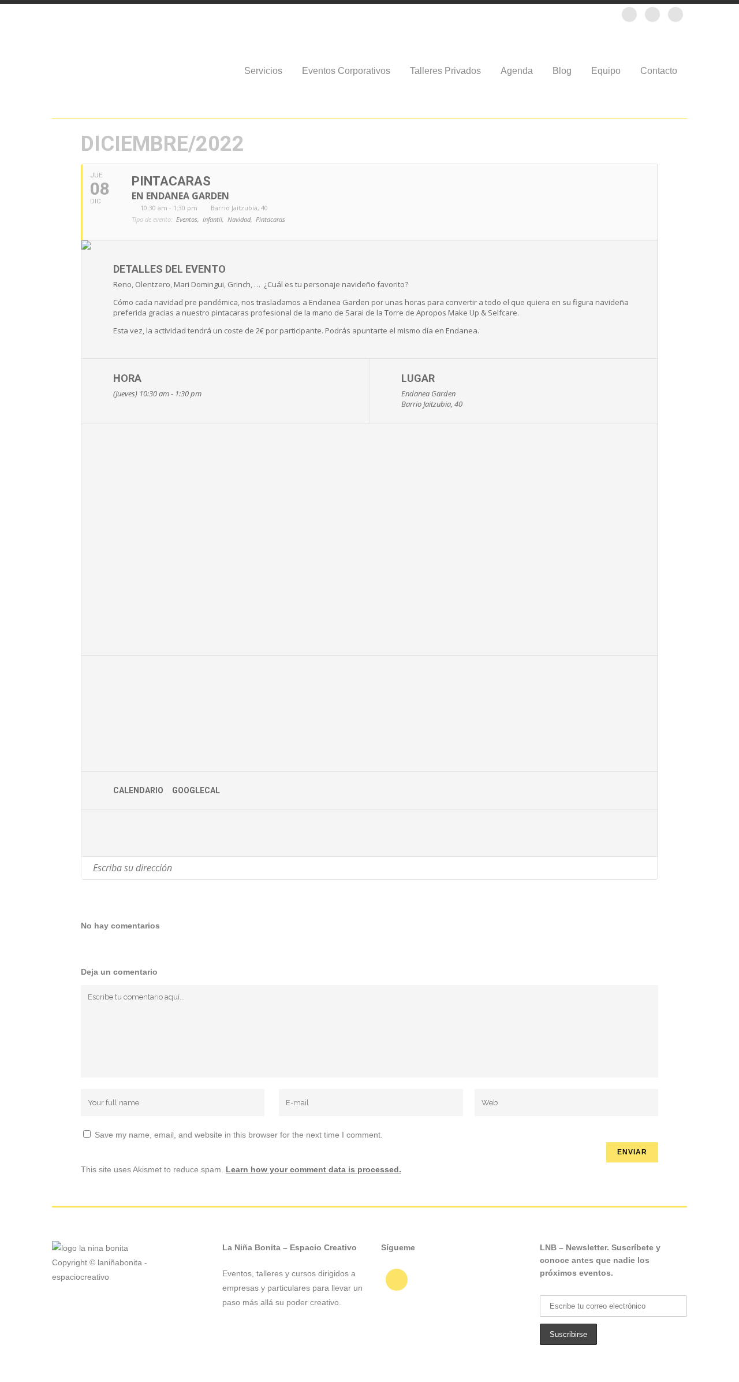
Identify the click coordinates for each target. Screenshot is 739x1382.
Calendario (138, 790)
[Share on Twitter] (142, 833)
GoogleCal (196, 790)
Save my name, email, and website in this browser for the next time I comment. (239, 1134)
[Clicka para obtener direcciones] (649, 868)
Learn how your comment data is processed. (313, 1169)
